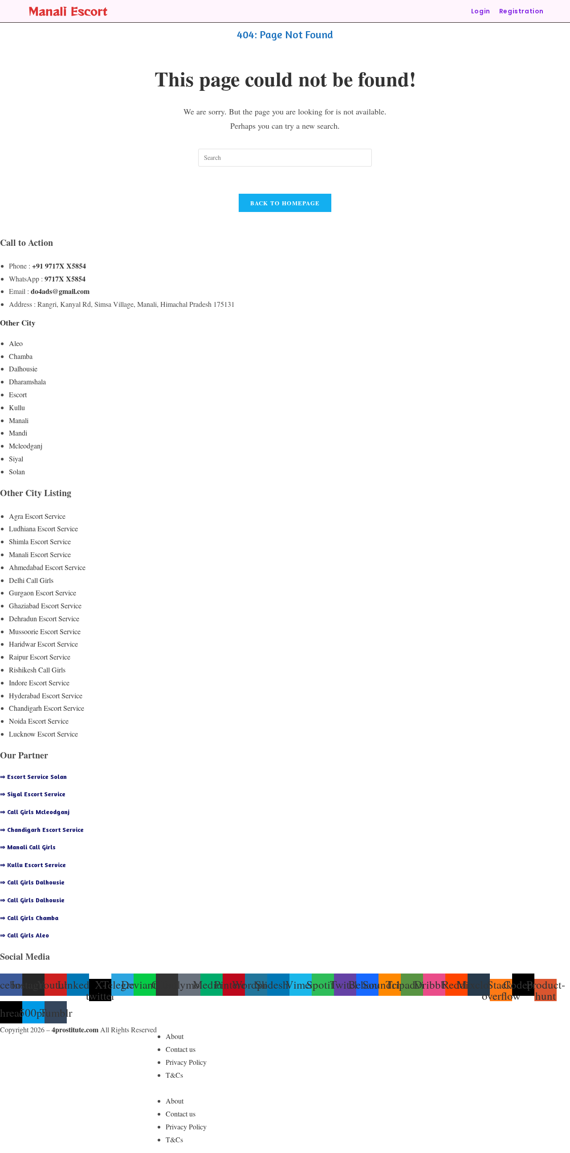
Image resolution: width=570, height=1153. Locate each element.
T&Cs (174, 1075)
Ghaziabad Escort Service (45, 605)
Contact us (180, 1049)
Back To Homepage (285, 203)
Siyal (16, 458)
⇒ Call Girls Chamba (29, 917)
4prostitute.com (75, 1029)
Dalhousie (23, 368)
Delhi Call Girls (31, 580)
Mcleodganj (25, 445)
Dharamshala (27, 381)
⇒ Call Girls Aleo (24, 935)
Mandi (18, 432)
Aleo (16, 343)
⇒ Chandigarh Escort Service (42, 829)
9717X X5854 (65, 278)
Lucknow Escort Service (43, 733)
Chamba (21, 356)
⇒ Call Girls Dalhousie (32, 882)
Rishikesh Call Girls (37, 669)
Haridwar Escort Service (43, 643)
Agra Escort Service (37, 516)
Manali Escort (67, 11)
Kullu (17, 407)
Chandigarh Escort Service (46, 708)
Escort (18, 394)
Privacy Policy (186, 1062)
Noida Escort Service (39, 720)
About (174, 1036)
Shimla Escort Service (40, 541)
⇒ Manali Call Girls (28, 847)
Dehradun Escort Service (44, 618)
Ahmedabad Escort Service (47, 567)
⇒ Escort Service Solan (33, 776)
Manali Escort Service (40, 554)
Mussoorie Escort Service (45, 631)
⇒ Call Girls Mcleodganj (34, 811)
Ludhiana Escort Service (43, 528)
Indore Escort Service (39, 682)
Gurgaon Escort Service (42, 592)
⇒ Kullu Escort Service (33, 864)
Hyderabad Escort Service (45, 695)
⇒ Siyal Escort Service (32, 794)
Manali (18, 420)
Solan (17, 471)
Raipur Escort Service (39, 656)
